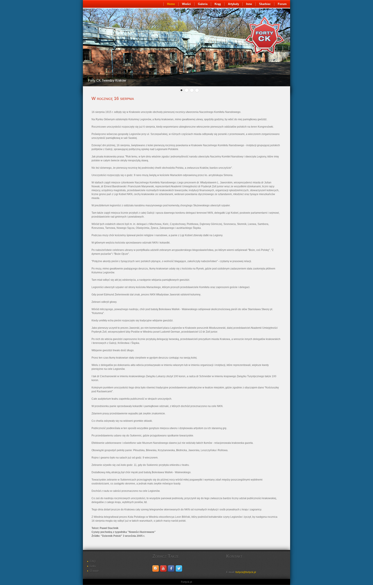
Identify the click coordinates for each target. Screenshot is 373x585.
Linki (93, 566)
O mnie (94, 570)
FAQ (92, 561)
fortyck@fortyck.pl (245, 572)
